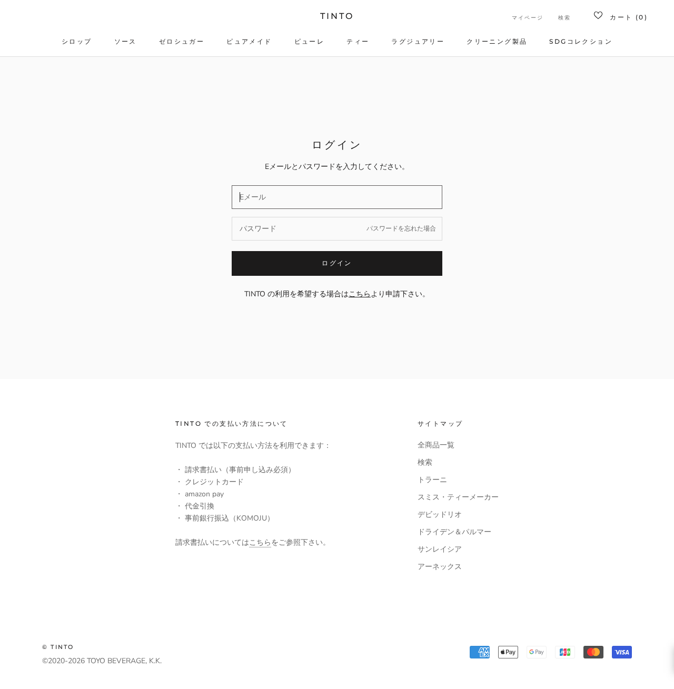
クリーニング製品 (497, 41)
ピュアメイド (249, 41)
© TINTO (58, 647)
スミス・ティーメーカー (458, 497)
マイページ (527, 17)
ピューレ (309, 41)
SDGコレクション (580, 41)
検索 (564, 17)
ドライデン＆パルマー (454, 532)
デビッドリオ (440, 515)
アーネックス (440, 567)
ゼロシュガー (181, 41)
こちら (260, 542)
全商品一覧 (436, 445)
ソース (125, 41)
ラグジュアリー (417, 41)
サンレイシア (440, 549)
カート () (629, 17)
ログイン (337, 263)
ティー (357, 41)
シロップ (77, 41)
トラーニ (432, 480)
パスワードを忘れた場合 (401, 228)
